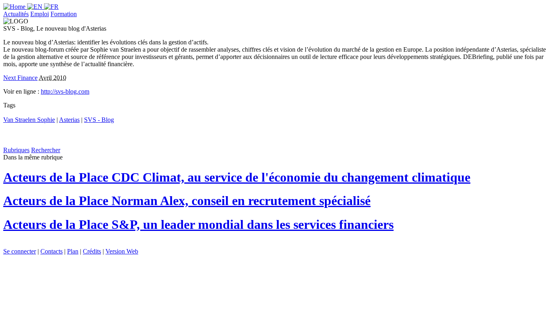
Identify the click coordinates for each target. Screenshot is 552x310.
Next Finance (20, 77)
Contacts (51, 251)
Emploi (39, 13)
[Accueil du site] (15, 6)
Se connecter (19, 251)
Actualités (16, 13)
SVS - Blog (99, 119)
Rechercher (45, 150)
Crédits (92, 251)
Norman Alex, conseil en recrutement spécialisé (187, 200)
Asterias (69, 119)
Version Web (121, 251)
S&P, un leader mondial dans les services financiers (198, 224)
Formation (64, 13)
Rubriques (16, 150)
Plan (72, 251)
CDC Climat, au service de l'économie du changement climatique (236, 177)
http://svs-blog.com (65, 91)
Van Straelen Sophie (29, 119)
